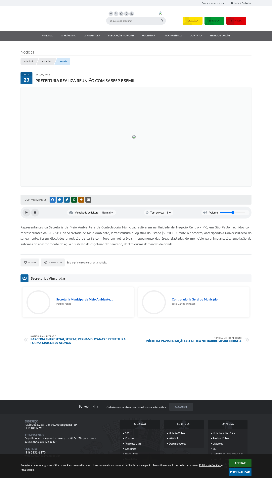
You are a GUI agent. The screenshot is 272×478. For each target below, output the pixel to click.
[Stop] (35, 213)
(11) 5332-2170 (35, 452)
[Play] (26, 213)
